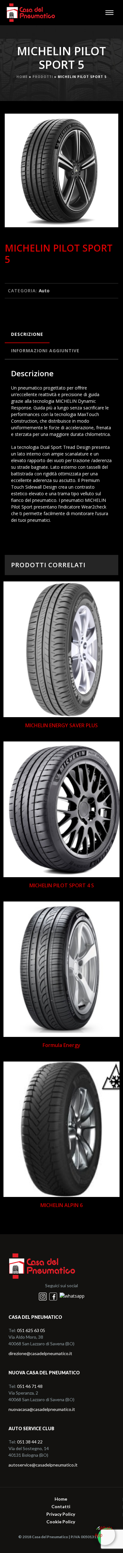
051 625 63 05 (31, 1330)
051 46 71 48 (30, 1386)
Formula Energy (61, 1045)
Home (22, 76)
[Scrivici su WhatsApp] (105, 1535)
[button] (106, 126)
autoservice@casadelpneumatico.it (43, 1464)
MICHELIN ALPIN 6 (61, 1205)
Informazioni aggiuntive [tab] (45, 351)
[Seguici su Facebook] (54, 1296)
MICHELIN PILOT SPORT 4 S (61, 885)
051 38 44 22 (30, 1441)
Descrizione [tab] (27, 334)
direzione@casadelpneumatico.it (40, 1353)
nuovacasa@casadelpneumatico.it (42, 1409)
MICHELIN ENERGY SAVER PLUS (61, 725)
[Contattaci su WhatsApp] (72, 1296)
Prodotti (42, 76)
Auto (44, 291)
